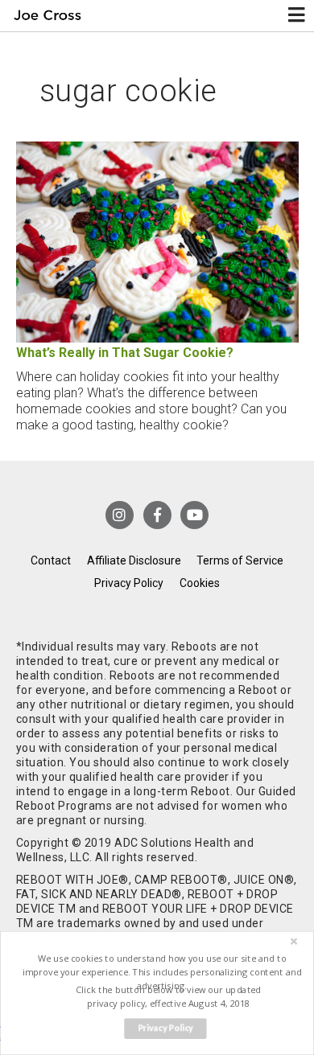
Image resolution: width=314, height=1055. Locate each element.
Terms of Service (239, 560)
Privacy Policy (128, 583)
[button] (161, 971)
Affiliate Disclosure (134, 560)
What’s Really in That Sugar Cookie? (124, 352)
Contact (51, 560)
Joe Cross (47, 15)
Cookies (200, 583)
